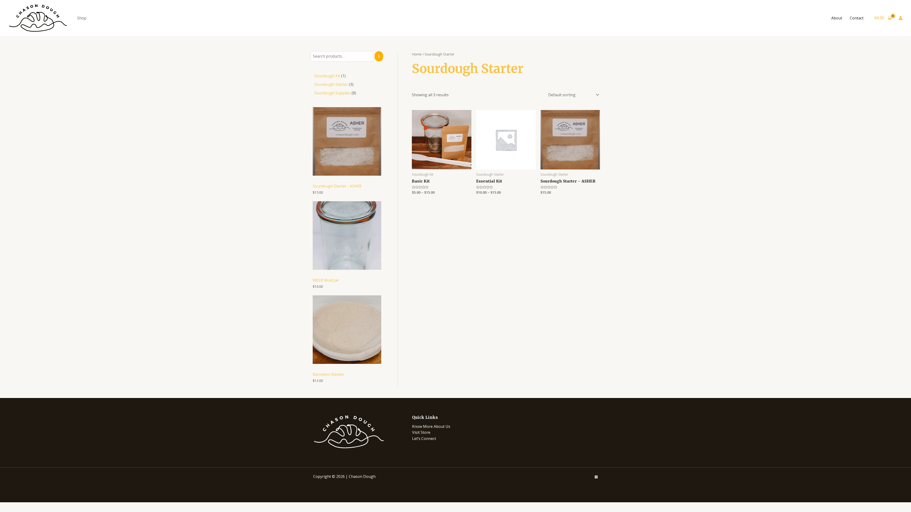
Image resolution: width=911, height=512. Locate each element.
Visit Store (421, 432)
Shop (81, 18)
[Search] (379, 56)
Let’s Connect (424, 438)
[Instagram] (596, 477)
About (836, 18)
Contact (857, 18)
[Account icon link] (900, 18)
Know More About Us (431, 426)
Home (417, 54)
